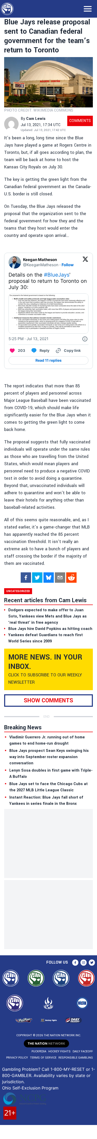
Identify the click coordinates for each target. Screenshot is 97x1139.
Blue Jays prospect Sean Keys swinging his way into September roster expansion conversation (49, 757)
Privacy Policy (17, 1058)
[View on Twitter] (85, 262)
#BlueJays (56, 275)
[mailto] (60, 577)
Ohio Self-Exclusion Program (30, 1087)
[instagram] (83, 962)
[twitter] (37, 577)
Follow (68, 264)
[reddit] (71, 577)
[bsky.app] (48, 577)
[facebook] (26, 577)
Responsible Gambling (75, 1058)
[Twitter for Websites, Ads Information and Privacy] (84, 339)
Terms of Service (43, 1058)
